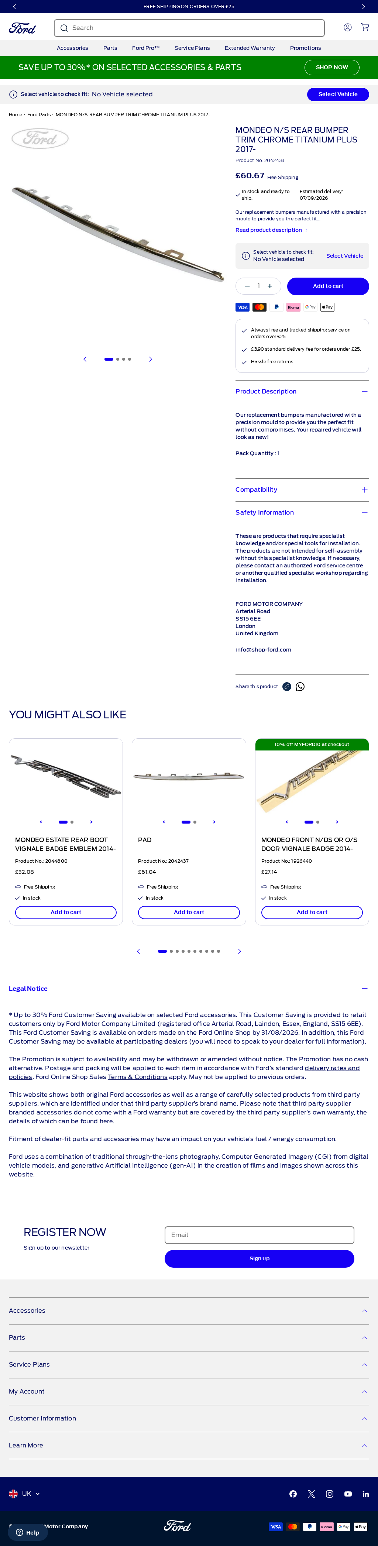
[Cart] (365, 27)
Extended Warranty (250, 48)
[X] (311, 1494)
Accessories (73, 48)
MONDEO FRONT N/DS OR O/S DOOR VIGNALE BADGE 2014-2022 (309, 849)
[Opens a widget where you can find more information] (27, 1533)
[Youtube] (348, 1494)
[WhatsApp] (300, 686)
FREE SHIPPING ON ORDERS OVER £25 (189, 6)
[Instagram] (329, 1494)
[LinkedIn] (365, 1494)
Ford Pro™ (145, 48)
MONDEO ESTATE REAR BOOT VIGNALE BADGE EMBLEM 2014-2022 (65, 849)
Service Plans (192, 48)
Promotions (306, 48)
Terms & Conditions (137, 1077)
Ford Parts (39, 114)
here (106, 1121)
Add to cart (66, 912)
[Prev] (139, 951)
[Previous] (15, 7)
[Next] (363, 7)
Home (16, 114)
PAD (144, 840)
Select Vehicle (338, 94)
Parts (110, 48)
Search (82, 27)
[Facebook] (293, 1494)
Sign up (260, 1258)
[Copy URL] (289, 686)
